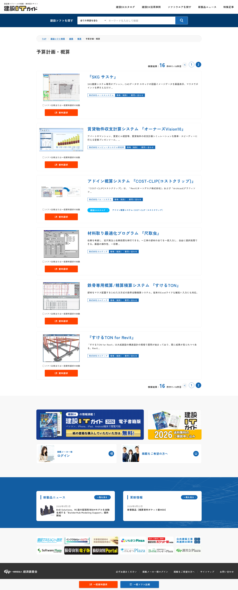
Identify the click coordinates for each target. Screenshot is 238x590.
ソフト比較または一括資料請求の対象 (62, 105)
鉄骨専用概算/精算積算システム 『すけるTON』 (134, 285)
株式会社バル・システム (100, 199)
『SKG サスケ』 (102, 77)
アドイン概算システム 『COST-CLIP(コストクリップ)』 (141, 181)
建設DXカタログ (125, 7)
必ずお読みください (126, 571)
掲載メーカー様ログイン (155, 571)
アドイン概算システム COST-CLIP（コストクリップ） (138, 210)
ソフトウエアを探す (179, 7)
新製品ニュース (207, 7)
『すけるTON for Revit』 (111, 337)
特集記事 (228, 7)
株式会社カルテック (98, 251)
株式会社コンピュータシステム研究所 (106, 147)
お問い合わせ (227, 571)
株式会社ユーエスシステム (101, 95)
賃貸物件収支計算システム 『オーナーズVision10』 (136, 129)
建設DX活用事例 (151, 7)
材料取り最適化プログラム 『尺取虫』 (124, 233)
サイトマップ (207, 571)
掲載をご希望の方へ (184, 571)
